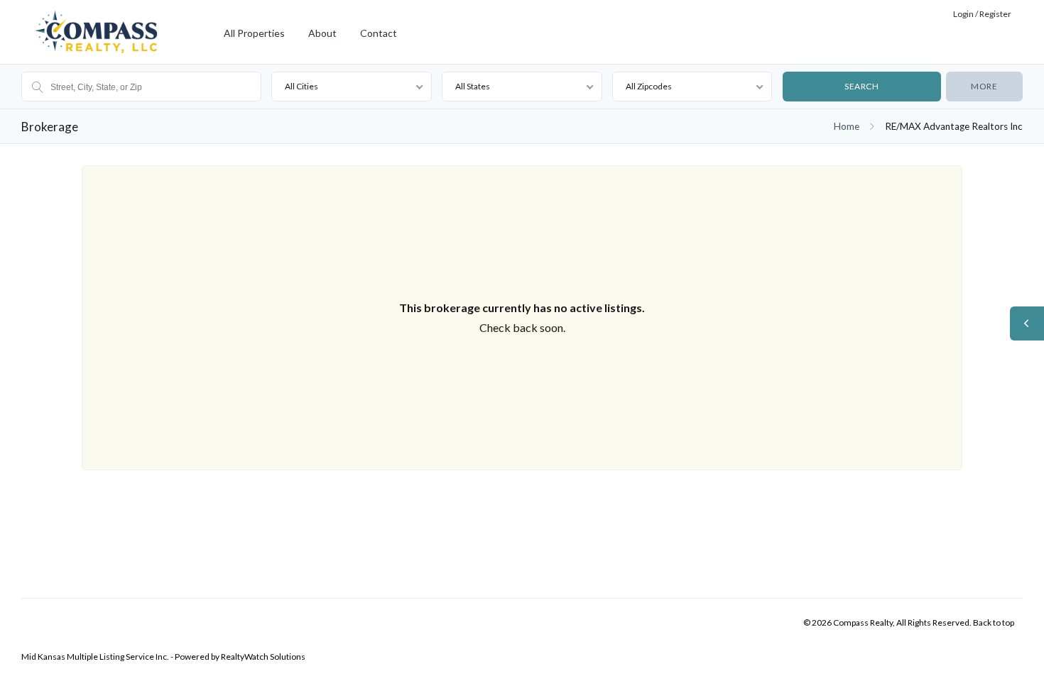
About (322, 33)
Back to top (993, 622)
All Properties (254, 33)
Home (846, 126)
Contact (378, 33)
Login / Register (982, 14)
